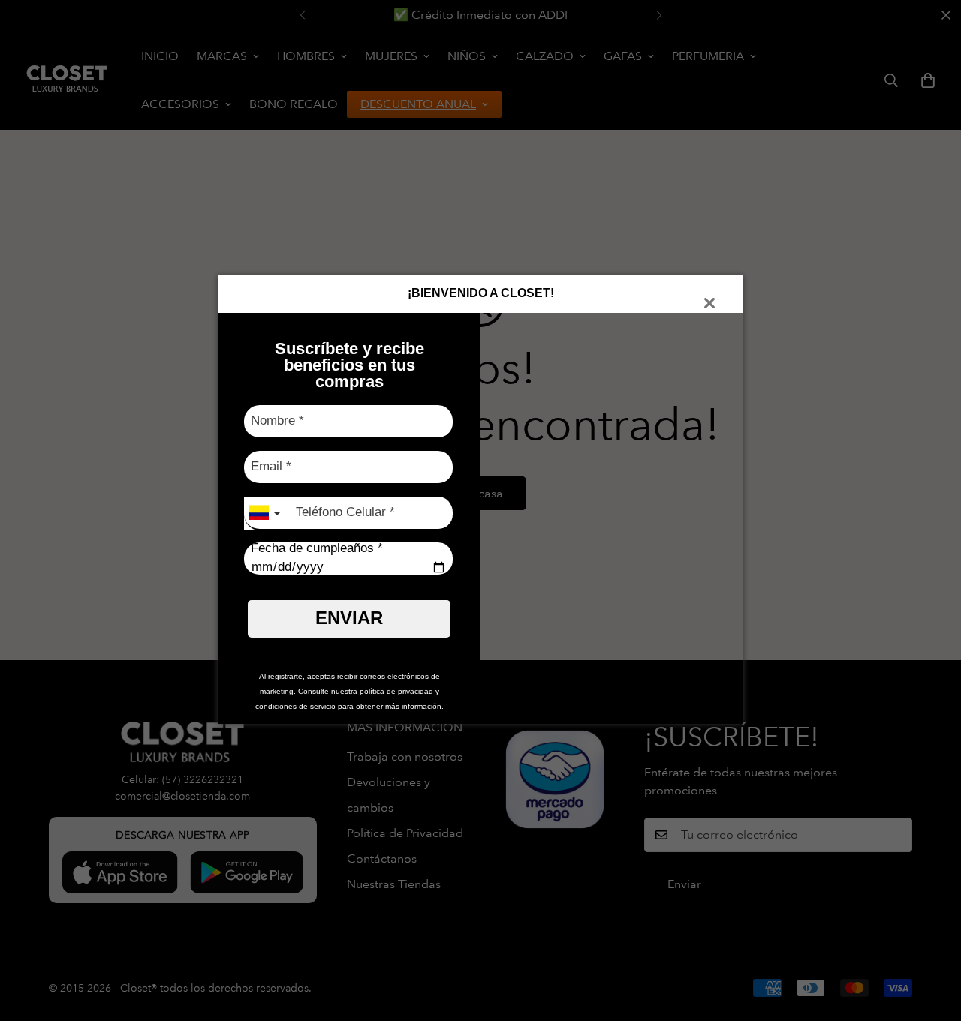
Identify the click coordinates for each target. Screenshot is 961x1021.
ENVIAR (349, 618)
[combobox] (266, 513)
